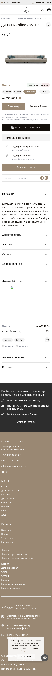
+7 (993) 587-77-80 (11, 455)
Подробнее (26, 651)
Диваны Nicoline (12, 281)
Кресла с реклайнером (13, 583)
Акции (4, 514)
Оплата (6, 254)
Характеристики (11, 234)
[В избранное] (47, 331)
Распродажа (7, 542)
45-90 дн (17, 91)
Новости (5, 506)
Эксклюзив (7, 538)
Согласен (26, 656)
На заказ (7, 340)
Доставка (7, 244)
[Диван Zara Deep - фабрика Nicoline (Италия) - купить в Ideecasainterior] (26, 74)
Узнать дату (29, 91)
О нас (4, 486)
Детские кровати (10, 567)
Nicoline (6, 326)
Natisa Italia (30, 618)
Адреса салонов (12, 263)
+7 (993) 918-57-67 (11, 446)
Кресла (5, 579)
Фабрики (6, 502)
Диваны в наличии (13, 357)
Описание (8, 194)
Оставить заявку (26, 421)
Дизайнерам (8, 498)
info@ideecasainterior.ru (13, 465)
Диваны (5, 550)
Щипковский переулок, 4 (12, 449)
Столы (4, 571)
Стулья (5, 575)
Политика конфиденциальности (18, 668)
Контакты (6, 494)
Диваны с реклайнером (14, 554)
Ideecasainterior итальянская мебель (27, 607)
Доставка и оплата (11, 490)
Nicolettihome (14, 618)
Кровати (5, 563)
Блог (3, 510)
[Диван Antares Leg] (26, 288)
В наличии (7, 529)
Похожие (7, 367)
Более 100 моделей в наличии (17, 636)
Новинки (6, 534)
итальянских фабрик (18, 628)
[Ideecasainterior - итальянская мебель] (26, 9)
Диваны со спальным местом (17, 558)
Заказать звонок (10, 460)
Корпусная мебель (11, 587)
